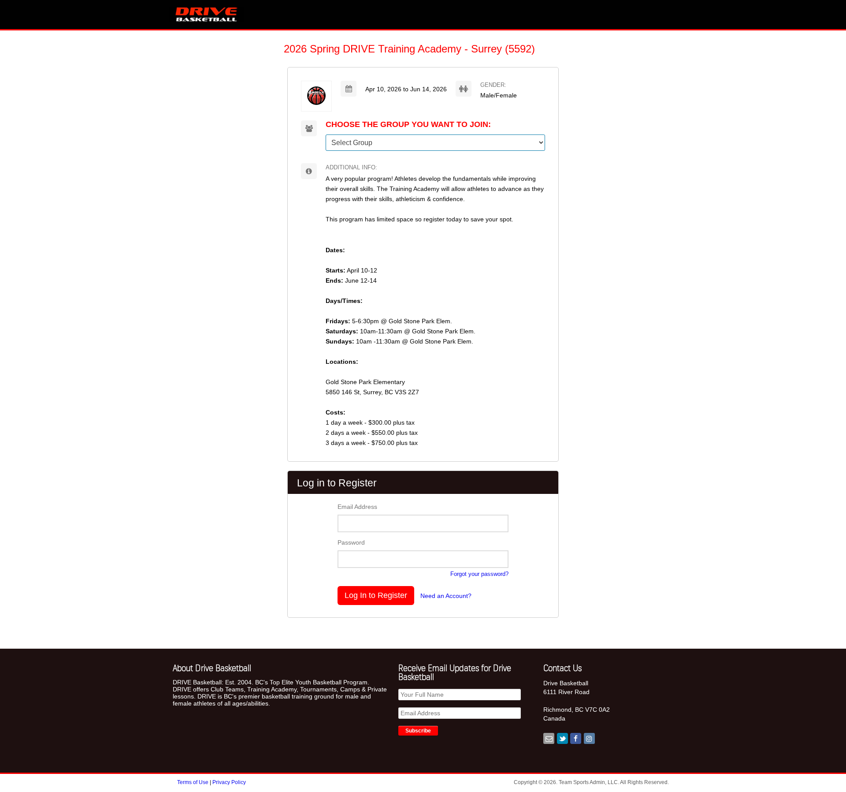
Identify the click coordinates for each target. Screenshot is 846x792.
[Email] (548, 739)
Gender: (493, 85)
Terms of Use (193, 782)
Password (351, 542)
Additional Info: (351, 167)
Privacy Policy (229, 782)
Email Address (357, 506)
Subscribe (418, 731)
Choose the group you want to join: (408, 124)
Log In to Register (376, 595)
